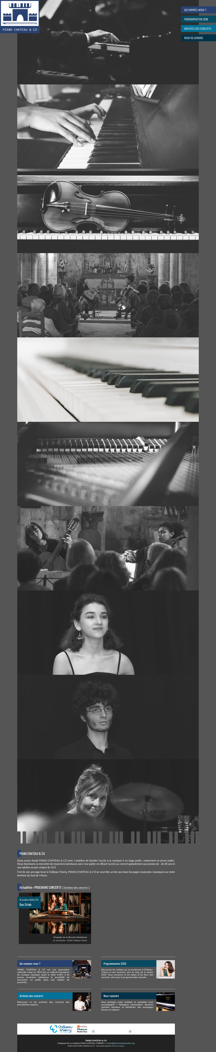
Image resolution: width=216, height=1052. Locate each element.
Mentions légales (118, 1046)
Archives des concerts (76, 887)
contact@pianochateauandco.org (120, 1043)
